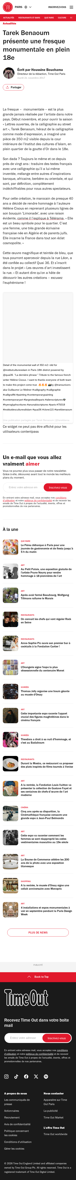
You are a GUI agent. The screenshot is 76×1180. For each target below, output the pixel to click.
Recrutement (12, 1118)
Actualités (8, 18)
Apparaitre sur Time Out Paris (55, 1102)
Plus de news (38, 933)
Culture (62, 18)
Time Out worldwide (55, 1134)
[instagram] (6, 1076)
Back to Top (41, 977)
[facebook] (26, 1076)
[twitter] (36, 1076)
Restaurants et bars (29, 18)
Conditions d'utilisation (18, 1142)
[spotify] (46, 1076)
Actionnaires (11, 1111)
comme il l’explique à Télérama (40, 219)
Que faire (49, 18)
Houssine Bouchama (47, 70)
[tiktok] (16, 1076)
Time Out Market (53, 1118)
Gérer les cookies (14, 1149)
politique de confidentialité (38, 501)
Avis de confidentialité (17, 1124)
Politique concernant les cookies (16, 1133)
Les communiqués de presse (17, 1102)
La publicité (51, 1111)
